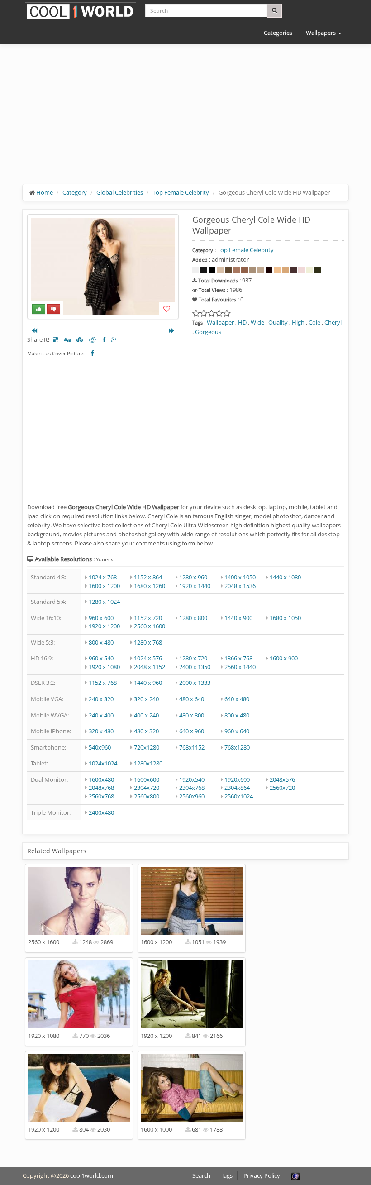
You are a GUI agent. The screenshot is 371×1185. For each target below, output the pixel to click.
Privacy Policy (261, 1175)
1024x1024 (103, 763)
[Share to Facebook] (103, 339)
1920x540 (192, 779)
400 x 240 (146, 715)
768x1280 (237, 747)
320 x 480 (101, 731)
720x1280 (146, 747)
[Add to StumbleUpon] (79, 339)
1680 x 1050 (285, 618)
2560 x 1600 (149, 626)
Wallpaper (220, 322)
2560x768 (101, 796)
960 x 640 (236, 731)
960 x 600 (101, 618)
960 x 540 (101, 658)
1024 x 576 (148, 658)
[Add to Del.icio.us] (55, 339)
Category (74, 192)
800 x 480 (101, 642)
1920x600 (237, 779)
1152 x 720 (148, 618)
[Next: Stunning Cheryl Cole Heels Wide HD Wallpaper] (171, 330)
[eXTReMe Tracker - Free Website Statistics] (295, 1175)
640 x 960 (191, 731)
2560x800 (146, 796)
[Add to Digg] (67, 339)
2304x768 (192, 788)
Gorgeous (208, 332)
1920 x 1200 (104, 626)
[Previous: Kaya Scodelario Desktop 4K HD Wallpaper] (34, 330)
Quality (278, 322)
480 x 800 (191, 715)
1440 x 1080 (285, 577)
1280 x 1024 (104, 601)
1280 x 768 (148, 642)
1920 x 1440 (194, 586)
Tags (227, 1175)
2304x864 (237, 788)
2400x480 (101, 812)
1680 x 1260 (149, 586)
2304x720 (146, 788)
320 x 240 (146, 699)
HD (242, 322)
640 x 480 (236, 699)
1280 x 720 (193, 658)
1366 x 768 (238, 658)
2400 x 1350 (194, 667)
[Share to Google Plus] (114, 339)
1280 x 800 (193, 618)
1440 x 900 (238, 618)
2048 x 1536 (240, 586)
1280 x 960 (193, 577)
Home (44, 192)
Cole (314, 322)
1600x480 (101, 779)
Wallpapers (321, 33)
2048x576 (282, 779)
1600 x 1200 (104, 586)
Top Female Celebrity (180, 192)
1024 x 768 (103, 577)
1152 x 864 (148, 577)
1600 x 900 (284, 658)
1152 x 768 (103, 683)
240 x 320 (101, 699)
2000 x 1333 (194, 683)
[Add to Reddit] (92, 339)
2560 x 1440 (240, 667)
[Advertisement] (185, 120)
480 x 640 (191, 699)
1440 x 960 (148, 683)
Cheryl (333, 322)
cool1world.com (91, 1175)
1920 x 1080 (104, 667)
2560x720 (282, 788)
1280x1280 (148, 763)
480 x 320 (146, 731)
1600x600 (146, 779)
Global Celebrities (119, 192)
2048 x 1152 (149, 667)
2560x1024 (238, 796)
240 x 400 (101, 715)
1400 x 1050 (240, 577)
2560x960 (192, 796)
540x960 (100, 747)
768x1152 (192, 747)
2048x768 (101, 788)
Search (201, 1175)
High (298, 322)
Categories (278, 33)
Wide (257, 322)
